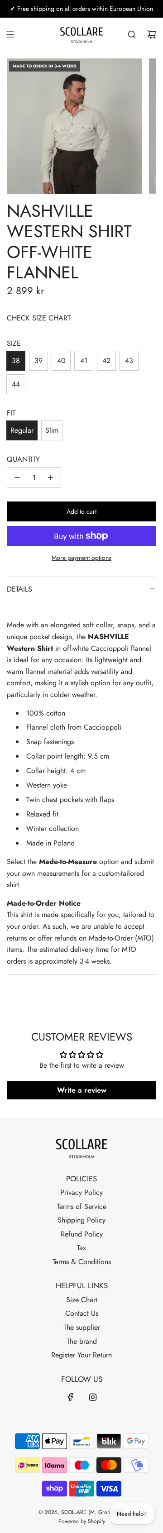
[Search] (132, 34)
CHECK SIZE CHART (39, 318)
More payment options (81, 557)
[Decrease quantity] (17, 477)
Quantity (23, 459)
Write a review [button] (81, 1090)
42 (106, 360)
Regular (22, 430)
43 (129, 360)
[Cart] (152, 34)
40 (61, 360)
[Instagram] (93, 1397)
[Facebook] (71, 1397)
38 (16, 360)
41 (83, 360)
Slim (51, 430)
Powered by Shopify (81, 1521)
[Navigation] (10, 34)
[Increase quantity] (51, 477)
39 (38, 360)
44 (16, 384)
